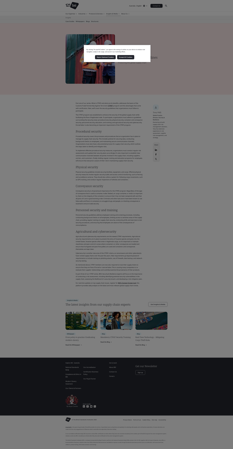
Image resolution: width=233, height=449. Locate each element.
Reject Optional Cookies (105, 57)
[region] (117, 53)
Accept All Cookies (125, 57)
